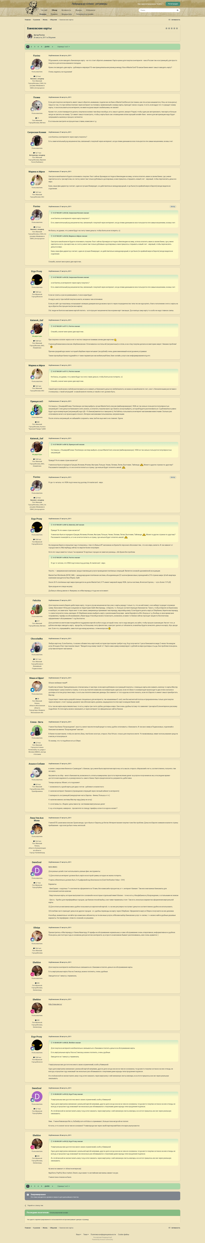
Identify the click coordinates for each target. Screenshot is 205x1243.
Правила (54, 14)
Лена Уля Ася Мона (36, 819)
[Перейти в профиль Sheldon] (37, 970)
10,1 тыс (38, 659)
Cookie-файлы (123, 1234)
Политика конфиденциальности (103, 1234)
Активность (66, 10)
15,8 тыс (38, 341)
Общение (52, 37)
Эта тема (169, 10)
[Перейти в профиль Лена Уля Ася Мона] (37, 829)
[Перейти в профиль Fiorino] (29, 36)
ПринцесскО (36, 401)
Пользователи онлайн (84, 14)
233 (38, 983)
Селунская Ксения (36, 132)
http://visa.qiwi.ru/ (55, 1004)
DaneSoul (36, 862)
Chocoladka (37, 638)
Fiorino (42, 35)
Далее (47, 47)
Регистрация (173, 4)
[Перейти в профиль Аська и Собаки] (37, 772)
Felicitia (37, 600)
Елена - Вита (36, 722)
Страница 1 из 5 (63, 47)
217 (38, 621)
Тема (85, 1234)
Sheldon (37, 962)
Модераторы (67, 14)
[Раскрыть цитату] (52, 213)
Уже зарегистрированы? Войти (150, 4)
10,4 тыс (38, 841)
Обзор (54, 10)
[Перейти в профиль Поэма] (37, 105)
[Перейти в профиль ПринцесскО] (37, 409)
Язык (78, 1234)
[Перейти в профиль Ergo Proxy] (37, 279)
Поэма (36, 97)
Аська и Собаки (37, 763)
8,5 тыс (38, 784)
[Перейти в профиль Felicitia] (37, 608)
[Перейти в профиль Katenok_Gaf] (37, 328)
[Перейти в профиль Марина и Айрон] (37, 180)
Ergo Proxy (36, 271)
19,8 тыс (38, 292)
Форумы (42, 14)
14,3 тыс (38, 192)
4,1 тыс (38, 883)
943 (38, 422)
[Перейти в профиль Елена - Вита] (37, 730)
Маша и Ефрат (36, 678)
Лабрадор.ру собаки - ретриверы (89, 3)
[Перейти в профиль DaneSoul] (37, 870)
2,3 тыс (38, 76)
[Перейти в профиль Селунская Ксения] (37, 140)
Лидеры (78, 10)
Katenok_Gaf (36, 320)
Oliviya (36, 927)
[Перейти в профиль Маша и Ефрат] (37, 686)
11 (38, 118)
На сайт (44, 10)
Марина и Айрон (37, 171)
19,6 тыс (38, 948)
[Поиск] (177, 10)
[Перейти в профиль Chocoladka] (37, 647)
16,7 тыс (38, 153)
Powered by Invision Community (102, 1239)
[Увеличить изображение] (115, 340)
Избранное (90, 10)
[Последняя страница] (52, 46)
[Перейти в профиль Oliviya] (37, 936)
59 (38, 699)
